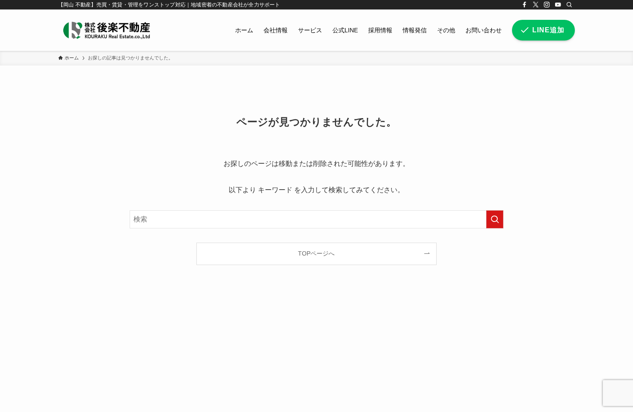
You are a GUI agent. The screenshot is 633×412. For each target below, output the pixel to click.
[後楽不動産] (106, 30)
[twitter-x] (535, 4)
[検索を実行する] (494, 219)
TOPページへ (316, 253)
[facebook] (524, 4)
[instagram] (546, 4)
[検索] (569, 4)
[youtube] (558, 4)
